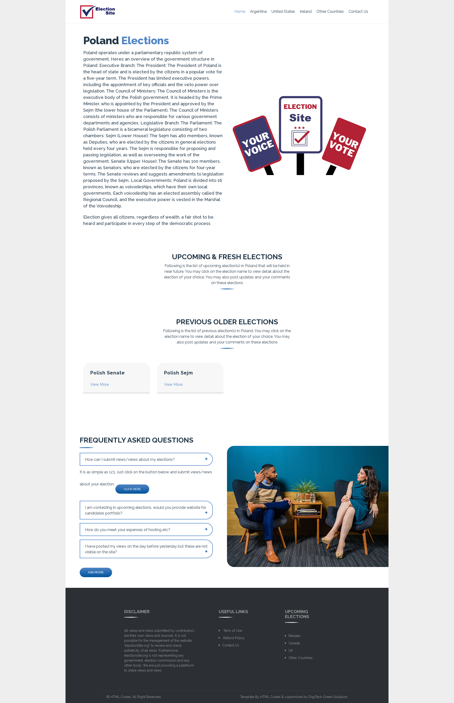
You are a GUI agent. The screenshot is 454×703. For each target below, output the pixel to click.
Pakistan (294, 636)
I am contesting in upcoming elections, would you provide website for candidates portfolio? (145, 510)
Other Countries (330, 11)
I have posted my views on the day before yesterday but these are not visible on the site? (146, 549)
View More (99, 384)
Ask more (96, 572)
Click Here (132, 489)
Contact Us (358, 11)
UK (290, 650)
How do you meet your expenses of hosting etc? (127, 529)
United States (283, 11)
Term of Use (232, 631)
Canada (294, 643)
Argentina (258, 11)
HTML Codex (120, 697)
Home (239, 11)
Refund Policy (233, 638)
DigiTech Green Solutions (328, 697)
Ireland (306, 11)
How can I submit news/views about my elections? (130, 459)
